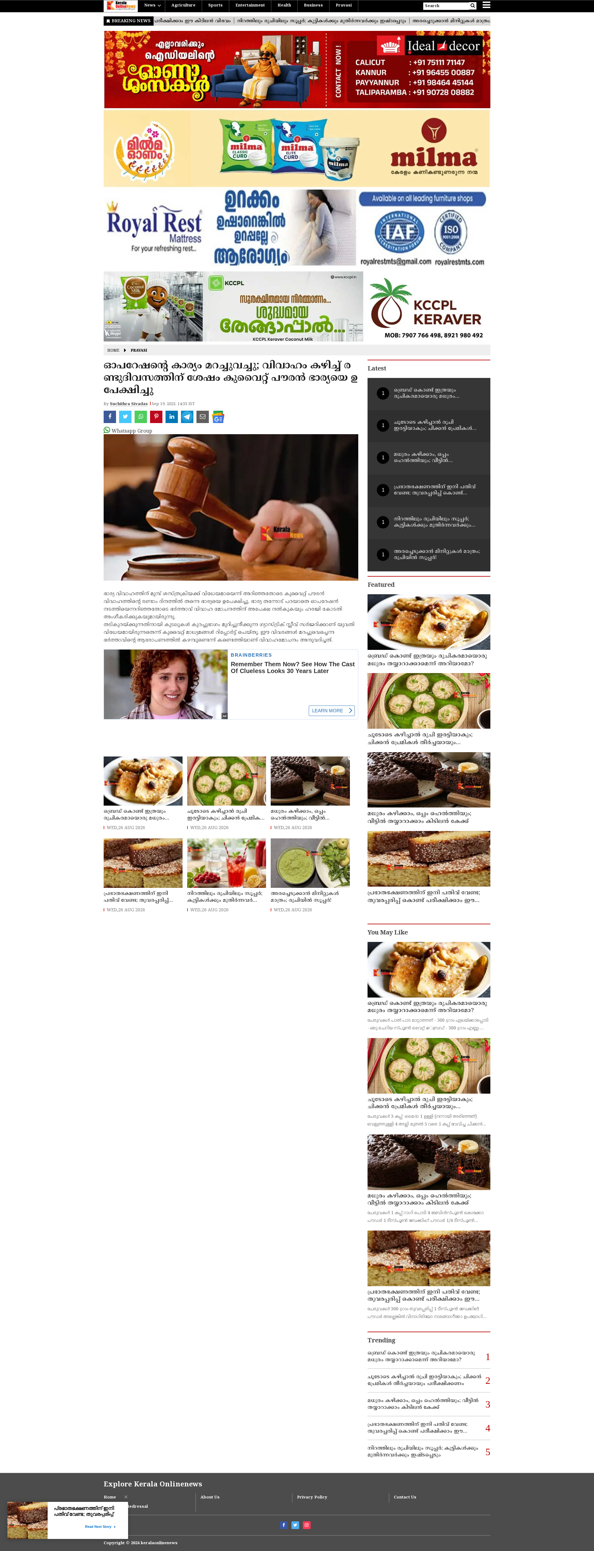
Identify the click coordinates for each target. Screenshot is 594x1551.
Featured (381, 585)
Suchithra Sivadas (129, 404)
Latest (377, 369)
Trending (381, 1341)
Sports (215, 5)
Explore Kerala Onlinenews (153, 1485)
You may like (388, 933)
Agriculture (183, 5)
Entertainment (250, 5)
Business (313, 5)
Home (113, 351)
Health (284, 5)
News (150, 5)
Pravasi (344, 5)
